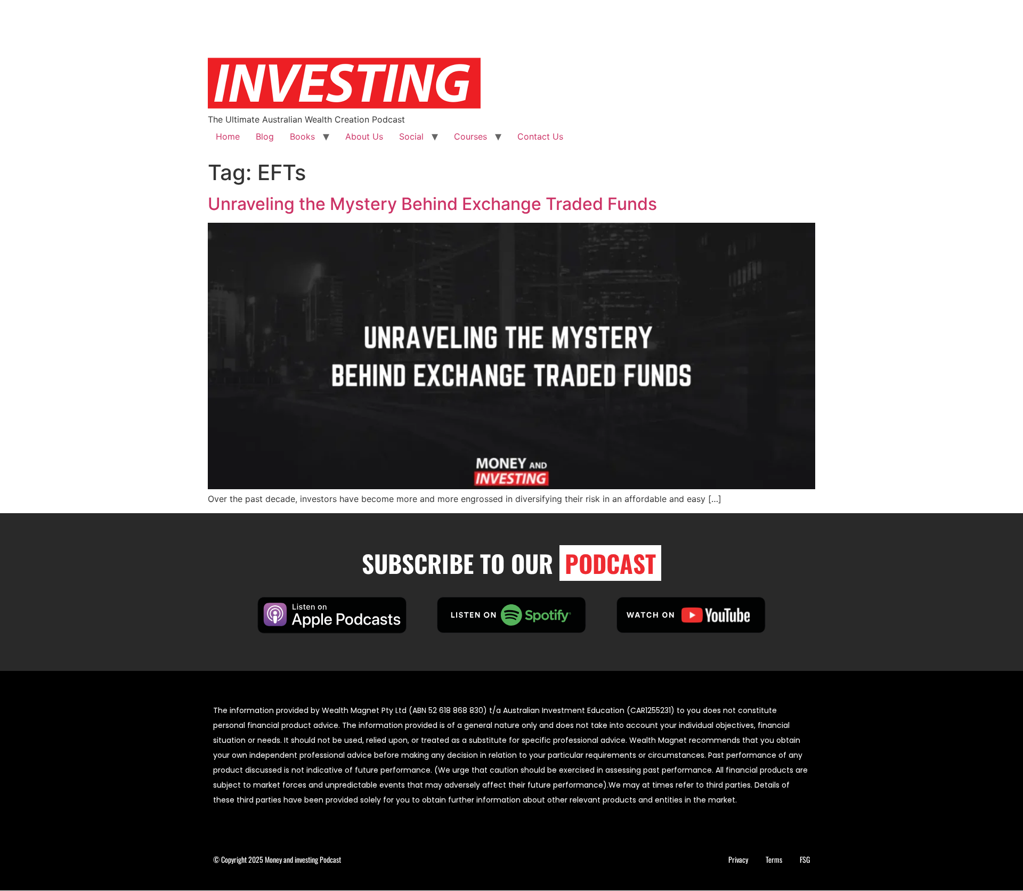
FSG (805, 859)
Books (302, 136)
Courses (470, 136)
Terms (774, 859)
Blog (265, 136)
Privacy (738, 859)
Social (411, 136)
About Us (364, 136)
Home (228, 136)
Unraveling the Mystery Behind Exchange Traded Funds (432, 203)
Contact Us (540, 136)
